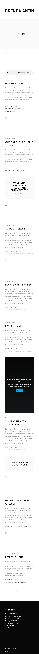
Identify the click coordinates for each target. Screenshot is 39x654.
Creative (14, 109)
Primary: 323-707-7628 (12, 621)
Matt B (9, 106)
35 (16, 251)
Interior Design (10, 111)
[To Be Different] (19, 212)
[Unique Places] (19, 61)
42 (16, 168)
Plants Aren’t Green (18, 285)
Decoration (21, 109)
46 (16, 447)
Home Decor (21, 171)
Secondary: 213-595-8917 (12, 623)
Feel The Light (14, 557)
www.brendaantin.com (12, 628)
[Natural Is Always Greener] (19, 484)
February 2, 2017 (10, 80)
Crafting (8, 109)
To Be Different (15, 229)
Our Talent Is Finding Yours (19, 143)
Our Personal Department (19, 464)
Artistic (8, 171)
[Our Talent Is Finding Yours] (19, 126)
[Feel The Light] (19, 541)
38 (16, 106)
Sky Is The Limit (15, 326)
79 (16, 348)
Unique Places (14, 84)
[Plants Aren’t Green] (19, 268)
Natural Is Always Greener (17, 502)
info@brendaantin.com (12, 625)
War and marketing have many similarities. (19, 187)
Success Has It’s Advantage (15, 423)
